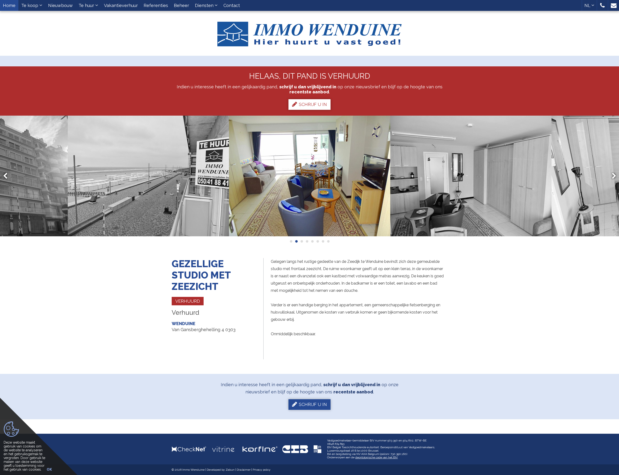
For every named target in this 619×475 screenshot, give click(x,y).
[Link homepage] (309, 32)
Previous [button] (7, 176)
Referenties (156, 5)
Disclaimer (244, 469)
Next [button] (611, 176)
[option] (148, 176)
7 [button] (323, 241)
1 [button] (291, 241)
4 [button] (307, 241)
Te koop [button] (30, 5)
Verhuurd (187, 301)
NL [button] (587, 5)
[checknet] (192, 449)
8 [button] (328, 241)
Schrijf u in (313, 104)
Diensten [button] (205, 5)
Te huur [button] (87, 5)
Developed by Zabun (221, 469)
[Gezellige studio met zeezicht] (148, 176)
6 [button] (317, 241)
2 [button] (296, 241)
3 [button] (301, 241)
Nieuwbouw (60, 5)
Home (9, 5)
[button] (602, 5)
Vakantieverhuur (121, 5)
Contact (231, 5)
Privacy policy (262, 469)
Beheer (181, 5)
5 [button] (312, 241)
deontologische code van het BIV (376, 457)
